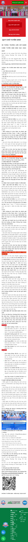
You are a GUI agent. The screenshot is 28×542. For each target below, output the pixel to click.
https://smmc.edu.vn (20, 434)
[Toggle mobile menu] (26, 2)
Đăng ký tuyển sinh (17, 2)
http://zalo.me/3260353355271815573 (12, 473)
